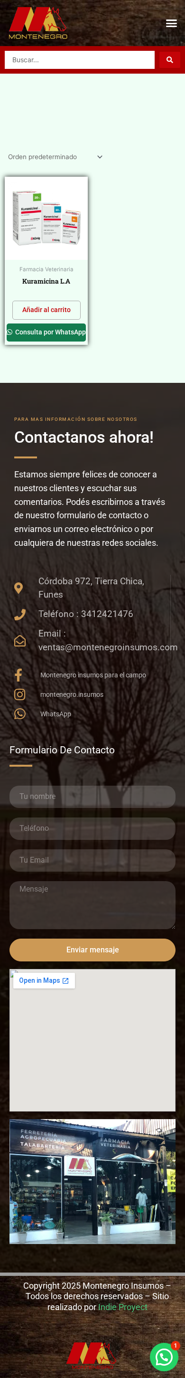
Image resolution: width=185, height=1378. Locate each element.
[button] (172, 23)
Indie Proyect (123, 1307)
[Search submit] (169, 60)
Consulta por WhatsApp (50, 332)
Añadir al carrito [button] (46, 310)
